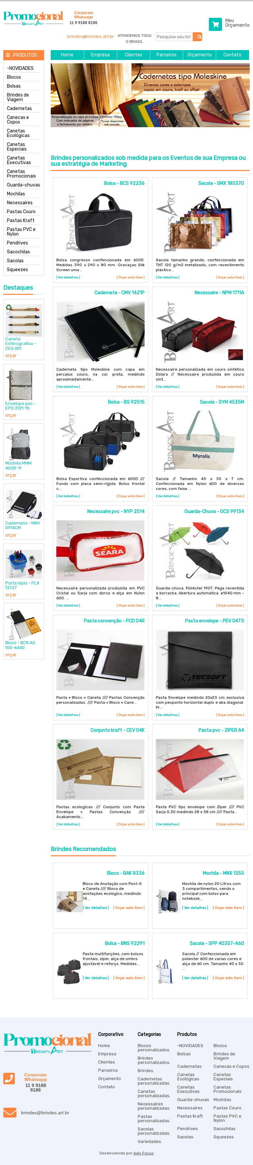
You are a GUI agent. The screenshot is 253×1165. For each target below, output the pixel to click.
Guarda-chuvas (23, 185)
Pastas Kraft (21, 220)
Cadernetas (19, 108)
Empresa (100, 55)
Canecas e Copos (18, 120)
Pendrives (17, 243)
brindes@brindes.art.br (90, 36)
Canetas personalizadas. (154, 1093)
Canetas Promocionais (21, 174)
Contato (232, 55)
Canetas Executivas (19, 160)
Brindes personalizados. (154, 1060)
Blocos (14, 77)
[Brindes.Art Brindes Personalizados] (31, 24)
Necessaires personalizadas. (154, 1106)
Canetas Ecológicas (18, 133)
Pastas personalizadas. (154, 1118)
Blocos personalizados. (154, 1047)
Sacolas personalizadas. (154, 1131)
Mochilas (16, 194)
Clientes (133, 55)
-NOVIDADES (20, 68)
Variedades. (150, 1141)
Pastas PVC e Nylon (21, 232)
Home (67, 55)
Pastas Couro (21, 212)
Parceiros (166, 55)
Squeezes (17, 270)
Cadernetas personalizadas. (154, 1081)
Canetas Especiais (17, 147)
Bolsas (14, 86)
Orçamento (199, 55)
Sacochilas (18, 252)
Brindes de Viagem (18, 97)
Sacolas (15, 261)
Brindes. (146, 1070)
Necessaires (20, 203)
